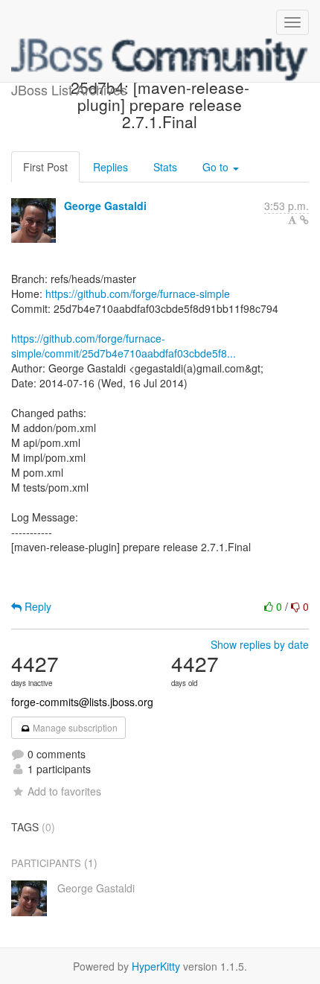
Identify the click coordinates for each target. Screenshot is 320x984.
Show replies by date (260, 644)
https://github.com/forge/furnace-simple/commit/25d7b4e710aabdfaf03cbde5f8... (123, 346)
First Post (45, 166)
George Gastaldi (105, 205)
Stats (165, 166)
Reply (36, 606)
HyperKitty (156, 966)
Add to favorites (64, 791)
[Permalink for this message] (304, 219)
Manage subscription (74, 727)
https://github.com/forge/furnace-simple (137, 293)
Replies (110, 166)
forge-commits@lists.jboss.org (82, 701)
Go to (216, 166)
